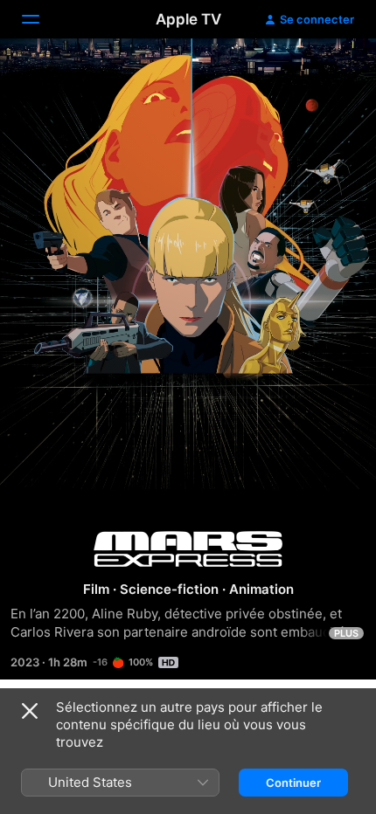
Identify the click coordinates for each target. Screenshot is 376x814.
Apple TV (188, 19)
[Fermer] (30, 711)
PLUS (346, 633)
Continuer (293, 783)
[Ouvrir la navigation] (41, 19)
